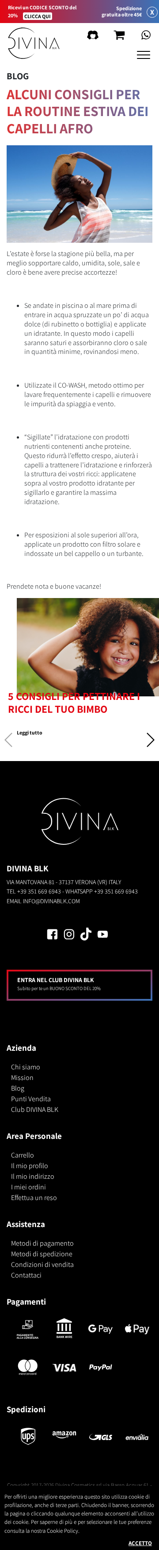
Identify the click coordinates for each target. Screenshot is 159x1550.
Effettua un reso (34, 1197)
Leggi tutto (29, 732)
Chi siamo (25, 1067)
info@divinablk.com (51, 901)
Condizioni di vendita (42, 1264)
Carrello (22, 1155)
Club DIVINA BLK (34, 1109)
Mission (22, 1077)
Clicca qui (37, 16)
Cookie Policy (62, 1530)
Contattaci (26, 1275)
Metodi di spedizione (41, 1254)
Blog (17, 1088)
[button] (150, 742)
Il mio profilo (29, 1165)
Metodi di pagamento (42, 1243)
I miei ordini (28, 1187)
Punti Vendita (31, 1098)
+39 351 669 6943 (39, 891)
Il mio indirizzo (32, 1176)
